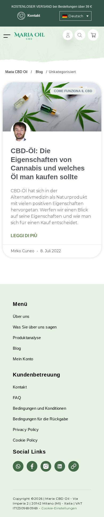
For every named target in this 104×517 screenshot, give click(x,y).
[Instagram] (46, 466)
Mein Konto (23, 359)
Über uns (21, 316)
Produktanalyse (27, 337)
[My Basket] (93, 35)
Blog (17, 348)
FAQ (17, 397)
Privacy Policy (26, 429)
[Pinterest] (73, 466)
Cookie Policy (25, 440)
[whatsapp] (18, 466)
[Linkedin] (59, 466)
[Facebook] (32, 466)
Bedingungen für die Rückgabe (40, 419)
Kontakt (33, 16)
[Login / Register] (67, 35)
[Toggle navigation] (7, 36)
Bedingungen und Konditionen (39, 408)
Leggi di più (24, 235)
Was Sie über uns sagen (35, 327)
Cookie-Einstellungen (59, 508)
